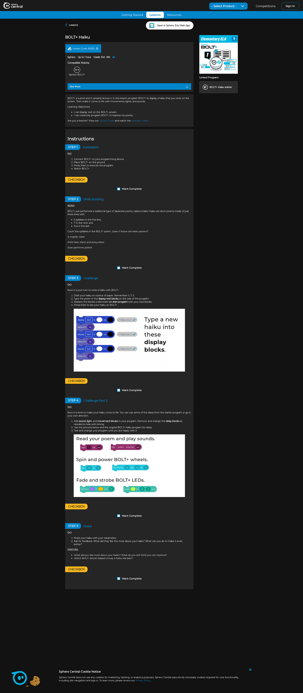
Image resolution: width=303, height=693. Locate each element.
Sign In (290, 6)
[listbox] (228, 6)
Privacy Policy (143, 680)
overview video (139, 120)
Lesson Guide (106, 120)
